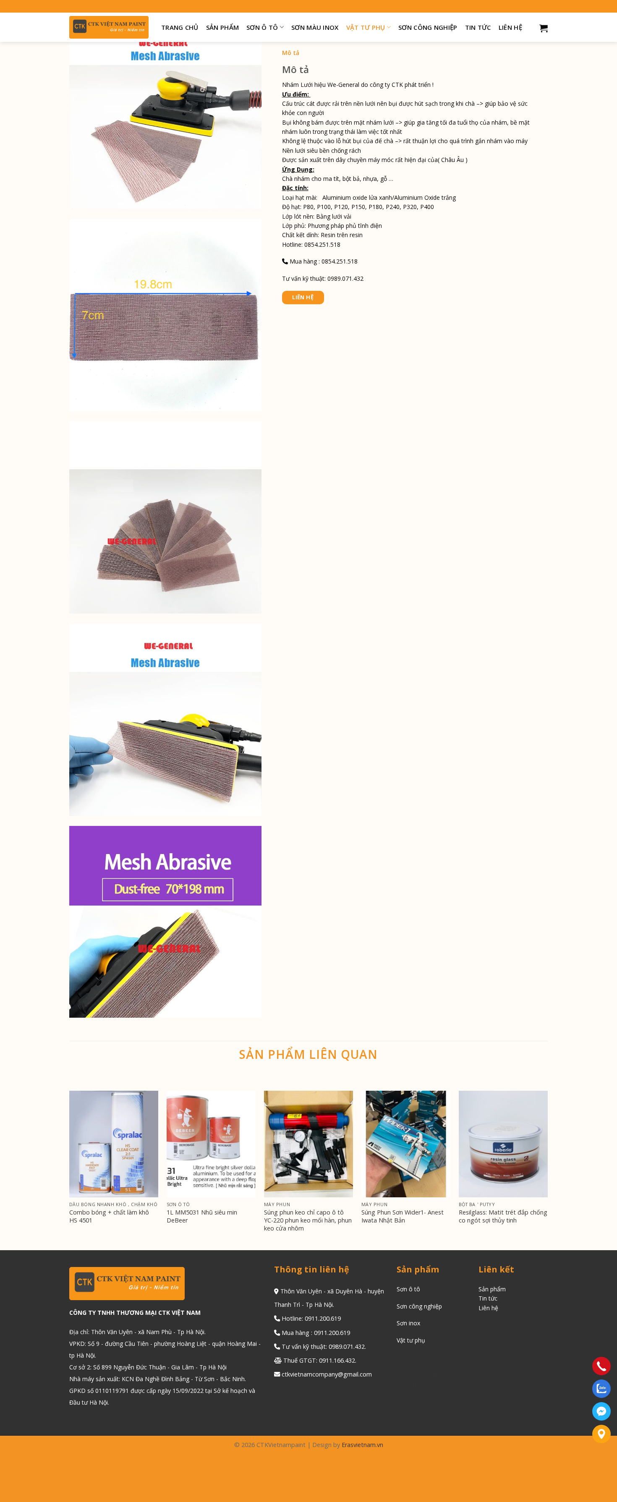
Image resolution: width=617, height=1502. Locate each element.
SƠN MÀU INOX (315, 27)
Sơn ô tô (262, 27)
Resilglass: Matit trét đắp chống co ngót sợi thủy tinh (503, 1216)
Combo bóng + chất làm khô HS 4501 (109, 1216)
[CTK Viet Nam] (109, 27)
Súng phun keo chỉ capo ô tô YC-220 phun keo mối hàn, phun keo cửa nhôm (308, 1220)
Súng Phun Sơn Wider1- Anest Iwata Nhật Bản (402, 1216)
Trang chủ (180, 27)
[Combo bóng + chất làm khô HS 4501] (113, 1144)
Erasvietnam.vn (362, 1445)
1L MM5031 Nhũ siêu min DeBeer (202, 1216)
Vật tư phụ (411, 1340)
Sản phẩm (222, 27)
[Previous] (69, 1169)
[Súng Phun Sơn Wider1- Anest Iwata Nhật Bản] (405, 1144)
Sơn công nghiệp (428, 27)
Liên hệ (510, 27)
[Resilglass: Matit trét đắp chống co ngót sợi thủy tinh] (503, 1144)
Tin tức (478, 27)
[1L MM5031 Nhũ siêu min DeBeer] (211, 1144)
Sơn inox (408, 1323)
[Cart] (543, 28)
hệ (495, 1308)
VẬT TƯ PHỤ (365, 27)
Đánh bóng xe (415, 1357)
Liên (485, 1308)
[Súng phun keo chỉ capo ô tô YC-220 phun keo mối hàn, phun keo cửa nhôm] (308, 1144)
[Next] (547, 1169)
